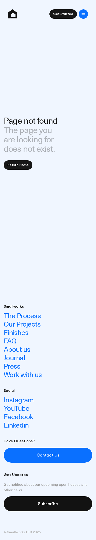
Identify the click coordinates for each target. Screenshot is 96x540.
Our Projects (22, 323)
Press (12, 365)
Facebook (18, 416)
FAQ (10, 340)
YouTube (16, 408)
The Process (22, 315)
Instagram (19, 399)
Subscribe (48, 504)
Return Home (18, 165)
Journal (14, 357)
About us (17, 349)
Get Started (63, 14)
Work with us (23, 374)
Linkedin (16, 424)
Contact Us (48, 455)
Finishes (16, 332)
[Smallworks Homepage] (12, 14)
